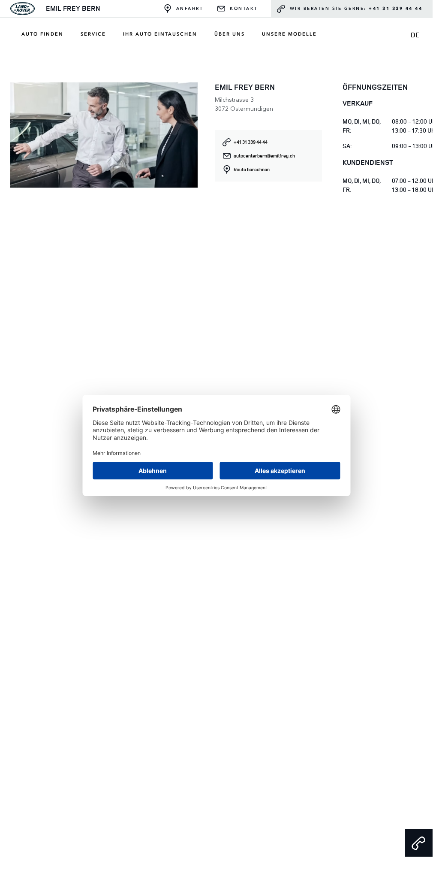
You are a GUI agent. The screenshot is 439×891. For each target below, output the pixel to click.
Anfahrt (190, 8)
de (415, 34)
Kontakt (244, 8)
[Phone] (419, 843)
